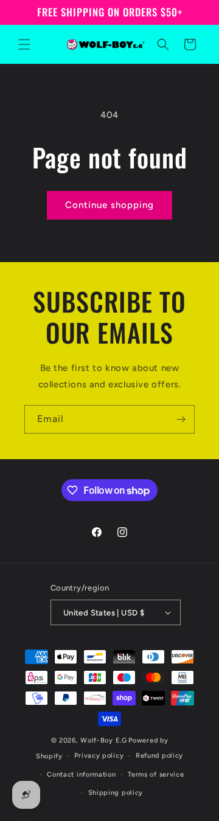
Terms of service (156, 774)
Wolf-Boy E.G (103, 740)
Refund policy (159, 756)
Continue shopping (109, 204)
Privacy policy (98, 756)
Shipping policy (116, 793)
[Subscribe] (180, 419)
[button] (24, 44)
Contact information (81, 774)
